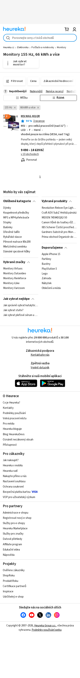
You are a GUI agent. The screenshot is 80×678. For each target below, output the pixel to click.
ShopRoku (9, 576)
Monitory (61, 47)
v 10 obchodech (30, 154)
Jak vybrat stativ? (13, 310)
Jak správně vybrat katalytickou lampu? (20, 305)
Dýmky (7, 208)
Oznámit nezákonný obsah (18, 440)
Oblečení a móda (51, 288)
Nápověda (9, 555)
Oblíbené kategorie (17, 201)
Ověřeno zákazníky (14, 570)
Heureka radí (10, 471)
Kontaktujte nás (40, 355)
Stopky (7, 222)
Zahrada (46, 278)
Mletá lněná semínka (15, 247)
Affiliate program (12, 544)
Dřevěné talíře (11, 232)
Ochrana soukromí (13, 487)
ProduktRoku (10, 581)
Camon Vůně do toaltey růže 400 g (59, 222)
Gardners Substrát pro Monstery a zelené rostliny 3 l (59, 232)
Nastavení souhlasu (14, 481)
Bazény (46, 264)
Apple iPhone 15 (51, 254)
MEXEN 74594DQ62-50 (54, 217)
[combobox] (40, 38)
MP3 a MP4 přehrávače (16, 217)
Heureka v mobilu (13, 465)
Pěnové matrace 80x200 (17, 242)
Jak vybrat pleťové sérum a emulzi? (20, 315)
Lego (45, 273)
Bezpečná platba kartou (17, 492)
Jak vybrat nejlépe (16, 299)
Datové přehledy (12, 539)
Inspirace (8, 591)
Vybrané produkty (54, 201)
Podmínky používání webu (47, 630)
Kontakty (8, 408)
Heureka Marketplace (15, 528)
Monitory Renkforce (14, 278)
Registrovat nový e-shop (17, 518)
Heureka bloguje (12, 429)
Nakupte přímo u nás (15, 476)
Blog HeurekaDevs (14, 434)
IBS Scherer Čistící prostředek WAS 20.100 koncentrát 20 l (59, 227)
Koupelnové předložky (16, 212)
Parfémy (46, 259)
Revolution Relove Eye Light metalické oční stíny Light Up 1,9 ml (59, 208)
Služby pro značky (13, 534)
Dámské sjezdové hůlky (16, 251)
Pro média (8, 424)
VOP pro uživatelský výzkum (19, 497)
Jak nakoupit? (11, 460)
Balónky (7, 227)
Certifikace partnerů (14, 586)
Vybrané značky (14, 262)
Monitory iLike (11, 283)
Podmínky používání (14, 413)
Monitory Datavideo (14, 273)
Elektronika (22, 47)
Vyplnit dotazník (40, 368)
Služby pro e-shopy (14, 523)
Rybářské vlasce (12, 237)
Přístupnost (10, 445)
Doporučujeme (52, 247)
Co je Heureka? (11, 403)
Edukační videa (11, 550)
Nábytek (47, 283)
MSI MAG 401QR (30, 116)
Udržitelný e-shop (13, 597)
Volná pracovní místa (14, 418)
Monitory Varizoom (14, 288)
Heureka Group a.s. (45, 626)
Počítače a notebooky (42, 47)
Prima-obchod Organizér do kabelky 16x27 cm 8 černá (59, 237)
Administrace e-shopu (15, 513)
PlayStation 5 (49, 269)
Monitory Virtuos (13, 269)
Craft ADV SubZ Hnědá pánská (59, 212)
